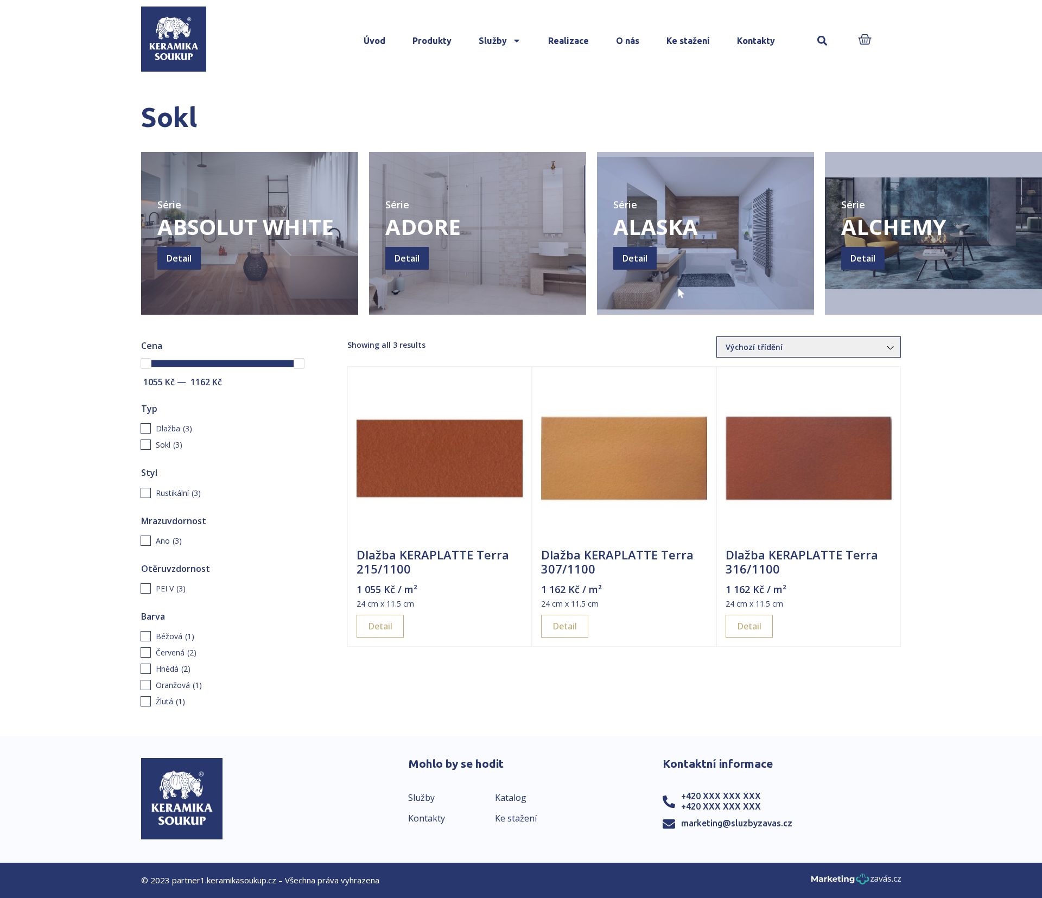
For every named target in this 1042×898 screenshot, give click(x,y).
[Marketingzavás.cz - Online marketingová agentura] (856, 882)
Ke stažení (688, 41)
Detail (179, 258)
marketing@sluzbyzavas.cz (736, 823)
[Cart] (865, 40)
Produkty (432, 41)
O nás (627, 41)
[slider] (146, 363)
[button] (822, 41)
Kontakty (756, 41)
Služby (493, 41)
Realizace (568, 41)
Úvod (374, 41)
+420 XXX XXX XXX (721, 796)
